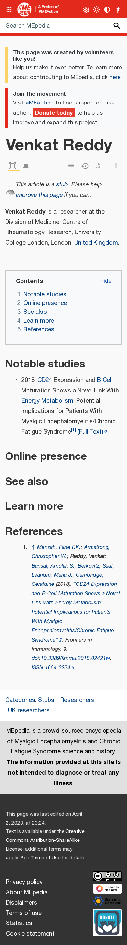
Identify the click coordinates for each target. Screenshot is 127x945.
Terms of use (24, 913)
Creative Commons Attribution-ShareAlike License (45, 840)
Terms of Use (45, 858)
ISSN (37, 668)
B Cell (105, 380)
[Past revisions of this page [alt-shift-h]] (86, 166)
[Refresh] (100, 166)
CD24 (44, 380)
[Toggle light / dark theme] (97, 9)
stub (62, 184)
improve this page (39, 195)
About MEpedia (27, 892)
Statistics (19, 923)
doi (35, 658)
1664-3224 (57, 668)
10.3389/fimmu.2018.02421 (73, 658)
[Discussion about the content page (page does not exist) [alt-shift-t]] (27, 166)
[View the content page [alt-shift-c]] (14, 166)
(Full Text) (90, 432)
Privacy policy (24, 882)
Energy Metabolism (47, 401)
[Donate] (107, 921)
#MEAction (40, 103)
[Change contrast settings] (107, 9)
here (114, 77)
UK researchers (28, 710)
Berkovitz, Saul (95, 566)
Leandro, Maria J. (52, 575)
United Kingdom (96, 243)
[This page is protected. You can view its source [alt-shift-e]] (72, 166)
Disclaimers (21, 902)
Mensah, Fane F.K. (59, 547)
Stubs (46, 700)
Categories (20, 700)
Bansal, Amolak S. (53, 566)
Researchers (77, 700)
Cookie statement (30, 933)
